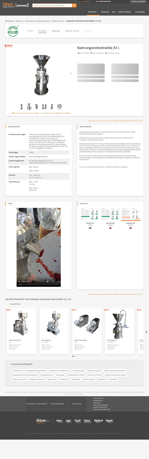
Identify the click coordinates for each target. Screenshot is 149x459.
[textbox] (52, 5)
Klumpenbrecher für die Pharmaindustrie (25, 375)
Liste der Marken (98, 398)
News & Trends (124, 12)
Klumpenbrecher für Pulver (76, 375)
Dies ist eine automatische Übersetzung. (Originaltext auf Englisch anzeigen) (103, 167)
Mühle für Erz (64, 379)
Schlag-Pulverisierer (78, 371)
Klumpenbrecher (18, 371)
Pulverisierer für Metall (95, 375)
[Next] (70, 73)
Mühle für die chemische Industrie (115, 375)
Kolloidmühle (76, 379)
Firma (30, 30)
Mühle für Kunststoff (94, 371)
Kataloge (105, 12)
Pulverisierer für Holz (19, 379)
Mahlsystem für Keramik (36, 379)
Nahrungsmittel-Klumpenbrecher (36, 371)
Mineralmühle (60, 375)
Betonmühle (101, 379)
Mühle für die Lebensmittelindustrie (115, 371)
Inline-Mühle (112, 379)
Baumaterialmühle (46, 375)
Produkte (92, 12)
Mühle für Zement (88, 379)
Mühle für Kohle (52, 379)
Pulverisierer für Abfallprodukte (59, 371)
